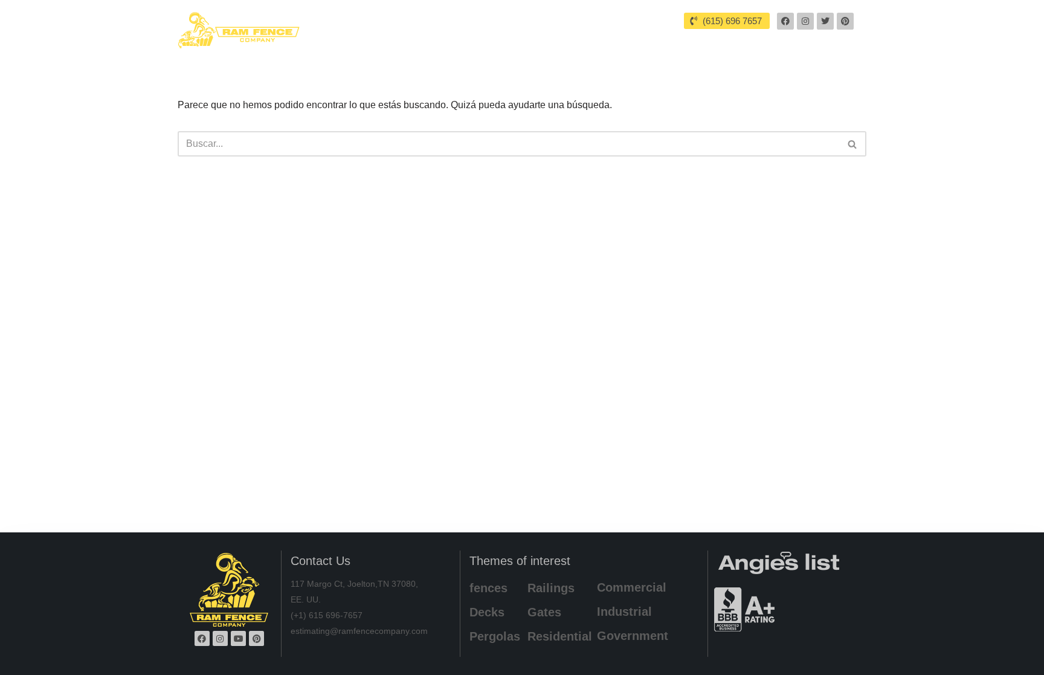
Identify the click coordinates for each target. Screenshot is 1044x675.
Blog (762, 41)
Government (632, 635)
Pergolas (494, 636)
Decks (486, 612)
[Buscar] (852, 144)
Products (644, 41)
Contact (810, 41)
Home (437, 41)
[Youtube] (238, 638)
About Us (492, 41)
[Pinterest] (845, 21)
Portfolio (713, 41)
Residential (559, 636)
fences (488, 588)
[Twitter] (825, 21)
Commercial (631, 587)
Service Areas (562, 41)
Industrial (624, 611)
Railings (551, 588)
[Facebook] (785, 21)
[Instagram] (805, 21)
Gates (544, 612)
